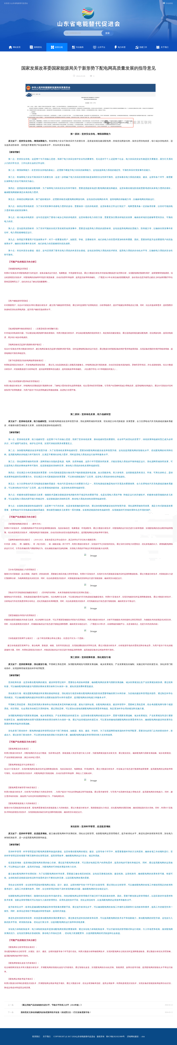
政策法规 (59, 47)
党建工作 (143, 47)
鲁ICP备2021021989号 (115, 1036)
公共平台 (101, 47)
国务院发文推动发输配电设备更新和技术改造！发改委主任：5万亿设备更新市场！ (56, 1012)
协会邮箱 (169, 3)
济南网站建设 (133, 1036)
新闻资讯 (38, 47)
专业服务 (80, 47)
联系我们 (36, 1036)
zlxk (143, 1036)
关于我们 (164, 47)
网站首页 (17, 47)
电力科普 (122, 47)
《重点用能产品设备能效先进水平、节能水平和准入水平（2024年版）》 (51, 1005)
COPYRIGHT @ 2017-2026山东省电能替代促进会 (74, 1036)
